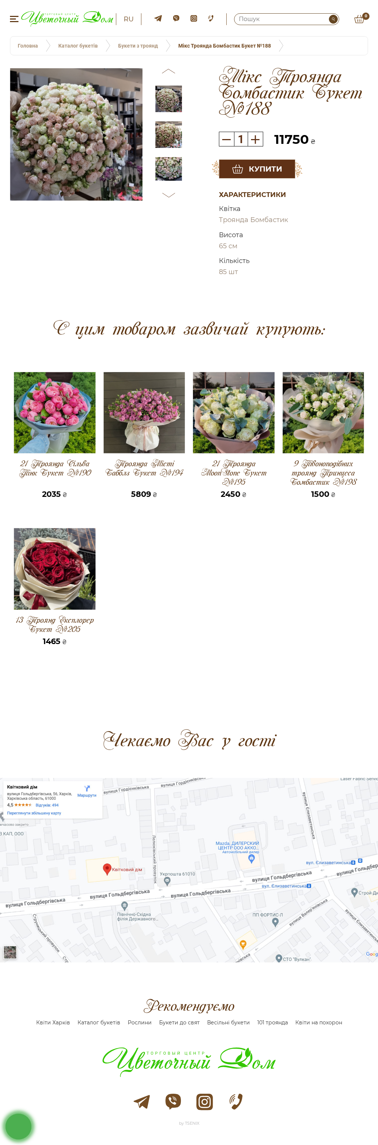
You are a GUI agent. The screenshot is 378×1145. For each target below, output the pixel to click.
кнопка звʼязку (18, 1126)
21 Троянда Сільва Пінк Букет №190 (54, 468)
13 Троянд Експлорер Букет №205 (55, 624)
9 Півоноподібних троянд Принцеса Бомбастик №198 (323, 473)
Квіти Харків (53, 1022)
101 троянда (272, 1022)
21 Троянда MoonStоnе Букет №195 (234, 473)
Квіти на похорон (318, 1022)
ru (129, 19)
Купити (265, 169)
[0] (359, 19)
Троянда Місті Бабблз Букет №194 (144, 468)
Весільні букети (228, 1022)
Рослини (140, 1022)
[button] (168, 72)
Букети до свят (179, 1022)
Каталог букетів (99, 1022)
